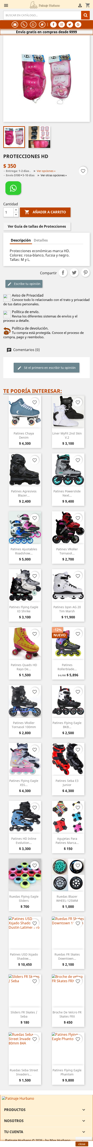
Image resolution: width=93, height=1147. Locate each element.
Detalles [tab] (41, 240)
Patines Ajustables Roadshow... (24, 551)
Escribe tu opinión (26, 284)
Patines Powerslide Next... (67, 493)
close (81, 1144)
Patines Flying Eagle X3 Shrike (23, 609)
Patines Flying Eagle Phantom (67, 1072)
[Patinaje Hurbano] (18, 1098)
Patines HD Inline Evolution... (23, 841)
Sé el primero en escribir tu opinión (49, 368)
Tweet (74, 272)
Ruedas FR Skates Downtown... (67, 956)
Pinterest (85, 272)
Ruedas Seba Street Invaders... (24, 1072)
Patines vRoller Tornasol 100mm (24, 725)
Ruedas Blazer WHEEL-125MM (67, 898)
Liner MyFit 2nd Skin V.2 (67, 435)
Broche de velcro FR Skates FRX (67, 1014)
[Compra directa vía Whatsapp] (13, 188)
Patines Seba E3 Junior (67, 783)
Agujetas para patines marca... (67, 841)
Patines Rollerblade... (67, 667)
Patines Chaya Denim (24, 435)
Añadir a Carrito (45, 212)
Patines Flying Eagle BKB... (67, 725)
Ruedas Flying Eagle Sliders (23, 898)
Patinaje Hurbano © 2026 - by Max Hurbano (37, 1140)
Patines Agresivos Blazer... (24, 493)
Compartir (63, 272)
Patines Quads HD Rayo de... (24, 667)
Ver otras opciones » (54, 175)
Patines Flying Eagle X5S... (23, 783)
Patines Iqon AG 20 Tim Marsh (67, 609)
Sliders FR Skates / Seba (24, 1014)
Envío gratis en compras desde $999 (46, 31)
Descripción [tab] (21, 240)
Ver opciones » (46, 171)
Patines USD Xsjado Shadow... (24, 956)
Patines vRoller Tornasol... (67, 551)
